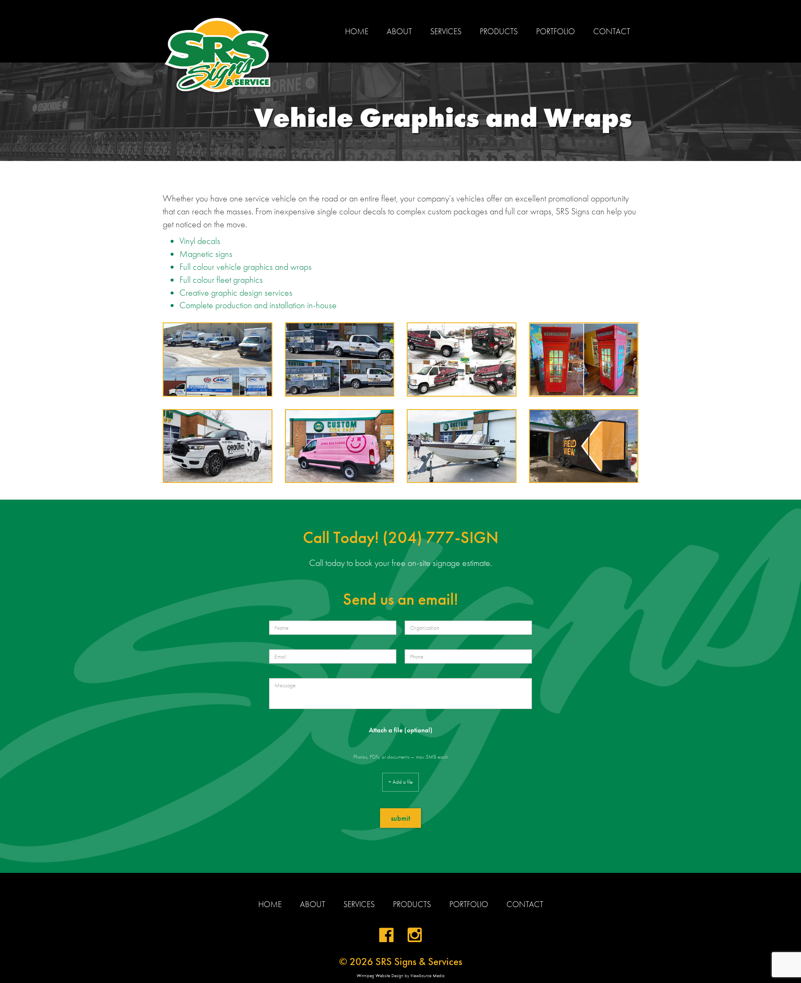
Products (499, 31)
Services (445, 31)
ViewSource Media (428, 975)
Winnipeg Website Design (380, 975)
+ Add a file (400, 781)
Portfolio (555, 31)
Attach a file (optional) (401, 729)
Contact (611, 31)
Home (356, 31)
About (399, 31)
